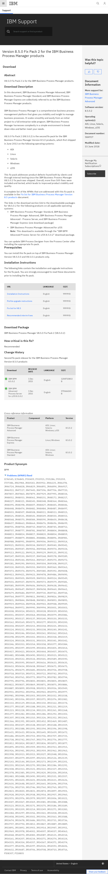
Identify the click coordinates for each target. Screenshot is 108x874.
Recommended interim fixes (20, 315)
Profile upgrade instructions (19, 301)
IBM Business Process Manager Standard (14, 452)
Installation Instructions (18, 294)
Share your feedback (97, 872)
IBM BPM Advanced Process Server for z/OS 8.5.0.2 (15, 392)
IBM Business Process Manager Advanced (14, 428)
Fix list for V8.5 (14, 308)
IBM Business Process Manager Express (14, 440)
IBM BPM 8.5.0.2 (12, 380)
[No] (98, 71)
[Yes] (89, 71)
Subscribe (91, 173)
